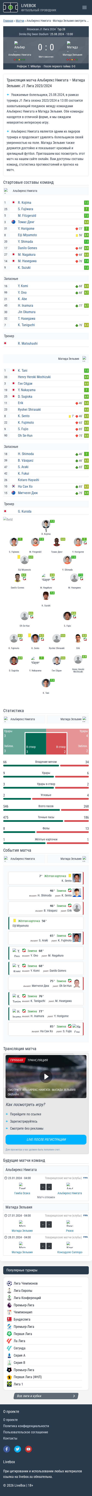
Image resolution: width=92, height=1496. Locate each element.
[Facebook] (6, 1449)
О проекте (10, 1420)
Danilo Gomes (27, 248)
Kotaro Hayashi (28, 480)
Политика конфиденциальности (26, 1426)
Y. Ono (22, 293)
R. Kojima (24, 203)
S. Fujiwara (25, 209)
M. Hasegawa (27, 261)
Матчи (20, 20)
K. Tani (22, 371)
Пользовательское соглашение (25, 1432)
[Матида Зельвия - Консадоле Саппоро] (46, 1244)
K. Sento (24, 416)
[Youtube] (28, 1449)
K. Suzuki (24, 268)
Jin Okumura (27, 312)
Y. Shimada (25, 242)
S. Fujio (23, 429)
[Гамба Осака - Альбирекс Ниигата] (46, 1188)
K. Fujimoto (26, 423)
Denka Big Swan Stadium (34, 34)
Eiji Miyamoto (27, 235)
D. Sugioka (25, 397)
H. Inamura (25, 306)
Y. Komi (23, 286)
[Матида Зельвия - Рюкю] (46, 1223)
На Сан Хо (25, 486)
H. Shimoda (26, 454)
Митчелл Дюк (28, 493)
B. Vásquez (25, 460)
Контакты (10, 1438)
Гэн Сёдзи (25, 384)
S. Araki (23, 467)
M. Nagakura (27, 255)
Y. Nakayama (27, 390)
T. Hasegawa (26, 319)
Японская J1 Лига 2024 (41, 29)
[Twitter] (17, 1449)
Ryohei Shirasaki (29, 410)
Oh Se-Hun (25, 436)
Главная (8, 20)
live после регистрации (46, 1140)
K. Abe (22, 299)
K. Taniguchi (26, 325)
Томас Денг (26, 222)
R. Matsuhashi (28, 343)
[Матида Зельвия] (72, 50)
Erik (20, 403)
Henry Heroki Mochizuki (34, 377)
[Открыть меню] (84, 7)
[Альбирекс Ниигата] (19, 50)
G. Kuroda (24, 511)
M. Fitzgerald (27, 216)
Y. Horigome (26, 229)
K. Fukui (23, 473)
